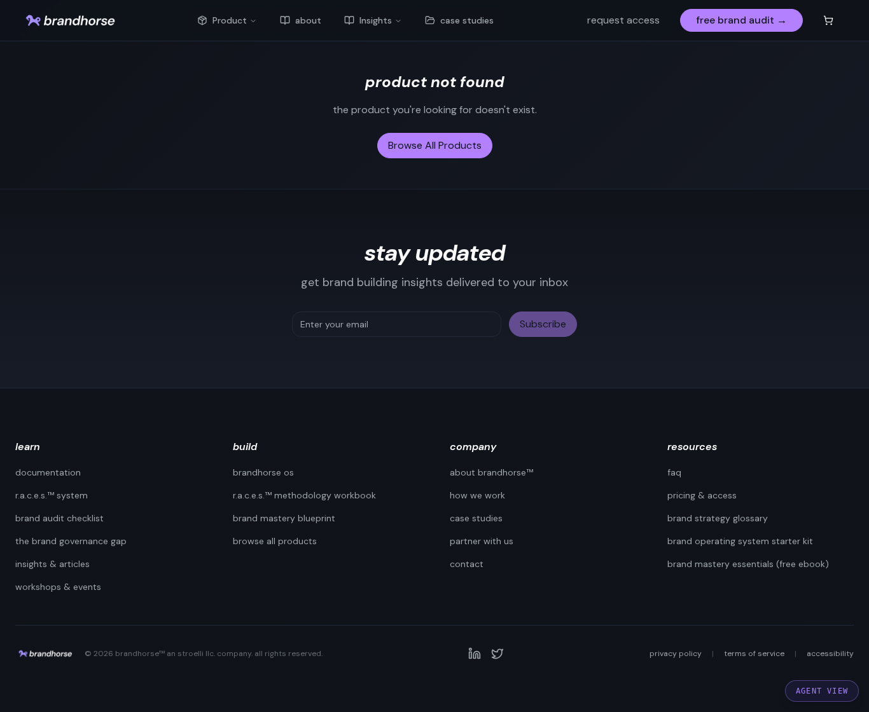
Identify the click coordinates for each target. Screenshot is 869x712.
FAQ (674, 472)
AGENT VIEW (822, 691)
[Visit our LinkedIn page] (474, 653)
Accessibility (830, 653)
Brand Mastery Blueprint (284, 518)
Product (229, 20)
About (308, 20)
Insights (375, 20)
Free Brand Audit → (741, 20)
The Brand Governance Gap (71, 541)
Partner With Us (481, 541)
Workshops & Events (58, 586)
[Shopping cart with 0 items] (828, 20)
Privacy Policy (676, 653)
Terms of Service (754, 653)
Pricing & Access (702, 495)
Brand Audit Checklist (59, 518)
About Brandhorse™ (491, 472)
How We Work (477, 495)
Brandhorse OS (263, 472)
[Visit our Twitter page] (497, 653)
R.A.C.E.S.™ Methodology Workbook (304, 495)
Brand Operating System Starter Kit (740, 541)
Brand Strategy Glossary (717, 518)
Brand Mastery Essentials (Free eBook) (748, 564)
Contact (466, 564)
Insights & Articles (52, 564)
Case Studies (467, 20)
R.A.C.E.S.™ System (51, 495)
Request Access (623, 20)
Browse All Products (435, 145)
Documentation (48, 472)
